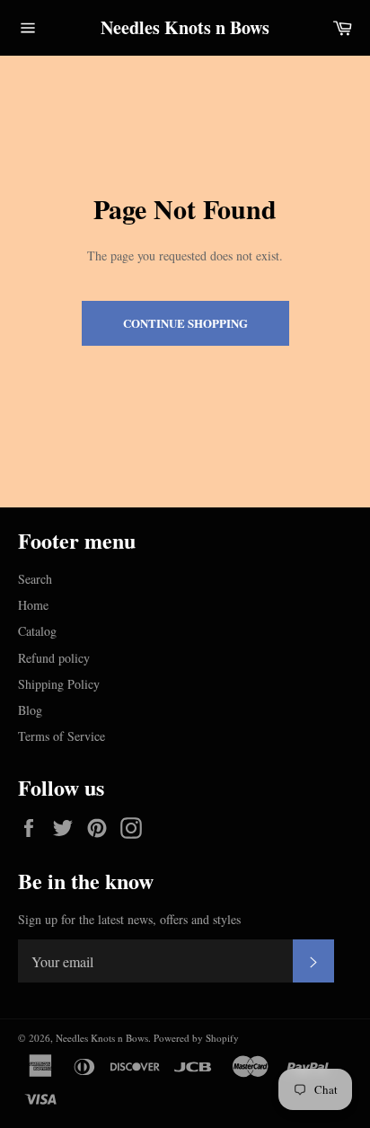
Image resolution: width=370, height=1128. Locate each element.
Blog (30, 709)
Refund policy (54, 657)
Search (35, 578)
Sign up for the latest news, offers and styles (129, 919)
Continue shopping (185, 322)
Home (33, 604)
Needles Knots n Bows (185, 27)
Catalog (37, 630)
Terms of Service (61, 736)
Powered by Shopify (196, 1037)
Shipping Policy (59, 683)
